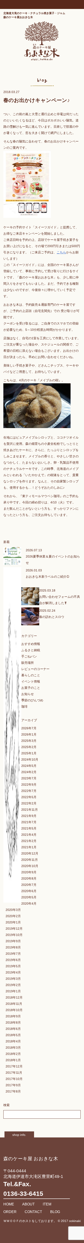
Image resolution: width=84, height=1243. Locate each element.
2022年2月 (29, 803)
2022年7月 (29, 791)
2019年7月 (13, 953)
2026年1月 (29, 734)
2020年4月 (29, 903)
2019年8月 (13, 947)
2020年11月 (29, 859)
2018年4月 (13, 1041)
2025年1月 (29, 753)
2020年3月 (13, 910)
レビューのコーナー (35, 669)
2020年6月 (29, 891)
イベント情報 (30, 681)
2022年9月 (29, 784)
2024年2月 (29, 772)
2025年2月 (29, 747)
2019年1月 (13, 991)
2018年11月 (14, 1003)
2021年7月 (29, 822)
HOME (8, 1204)
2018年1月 (13, 1060)
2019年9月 (13, 941)
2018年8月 (13, 1022)
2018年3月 (13, 1047)
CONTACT (33, 1212)
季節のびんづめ (32, 700)
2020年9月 (29, 872)
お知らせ (27, 694)
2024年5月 (29, 766)
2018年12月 (14, 997)
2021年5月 (29, 828)
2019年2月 (13, 985)
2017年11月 (14, 1072)
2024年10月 (29, 759)
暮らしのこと (30, 675)
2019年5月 (13, 966)
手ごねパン (29, 656)
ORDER (10, 1212)
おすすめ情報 (30, 644)
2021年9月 (29, 816)
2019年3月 (13, 978)
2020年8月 (29, 878)
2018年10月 (14, 1010)
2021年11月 (29, 809)
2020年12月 (29, 853)
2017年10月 (14, 1079)
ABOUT (28, 1204)
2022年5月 (29, 797)
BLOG (55, 1212)
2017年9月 (13, 1085)
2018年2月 (13, 1054)
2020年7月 (29, 885)
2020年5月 (29, 897)
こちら (61, 252)
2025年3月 (29, 740)
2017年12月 (14, 1066)
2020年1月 (13, 922)
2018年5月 (13, 1035)
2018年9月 (13, 1016)
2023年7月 (29, 778)
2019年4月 (13, 972)
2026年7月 (29, 728)
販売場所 (27, 662)
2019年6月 (13, 960)
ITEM (47, 1204)
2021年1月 (29, 847)
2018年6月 (13, 1029)
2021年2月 (29, 841)
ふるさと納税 (30, 650)
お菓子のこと (30, 687)
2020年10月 (29, 866)
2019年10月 (14, 935)
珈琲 (24, 706)
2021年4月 (29, 834)
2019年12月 (14, 928)
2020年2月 (13, 916)
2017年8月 (13, 1091)
